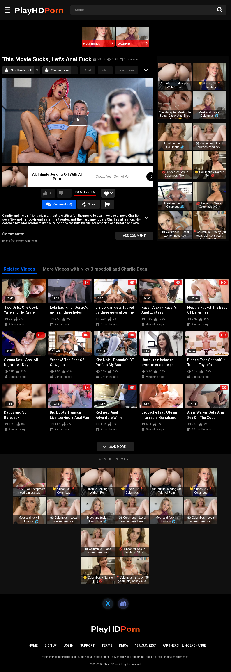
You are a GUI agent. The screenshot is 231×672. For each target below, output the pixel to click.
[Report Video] (107, 204)
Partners (170, 645)
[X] (107, 603)
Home (33, 645)
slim (105, 70)
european (127, 70)
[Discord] (123, 603)
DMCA (123, 645)
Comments (12, 234)
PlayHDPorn (111, 664)
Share (91, 204)
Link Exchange (194, 645)
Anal (87, 70)
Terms (107, 645)
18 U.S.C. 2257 (145, 645)
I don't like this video (66, 193)
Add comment (134, 235)
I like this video (50, 193)
